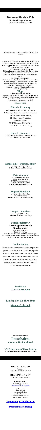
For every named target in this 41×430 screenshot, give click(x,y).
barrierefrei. (20, 103)
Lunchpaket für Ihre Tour (20, 300)
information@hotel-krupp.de (20, 385)
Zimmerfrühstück (20, 305)
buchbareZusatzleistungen (20, 288)
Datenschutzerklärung (20, 406)
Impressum (12, 401)
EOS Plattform (27, 401)
